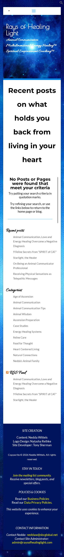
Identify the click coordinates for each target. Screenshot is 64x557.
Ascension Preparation (26, 320)
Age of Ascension (23, 296)
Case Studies (20, 325)
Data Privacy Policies (38, 502)
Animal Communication (26, 302)
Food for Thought (23, 343)
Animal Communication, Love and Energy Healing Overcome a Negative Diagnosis (35, 241)
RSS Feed (18, 373)
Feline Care (19, 337)
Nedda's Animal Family (26, 360)
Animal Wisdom (22, 314)
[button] (61, 3)
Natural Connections (25, 355)
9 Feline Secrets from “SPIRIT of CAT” (35, 251)
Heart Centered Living (26, 349)
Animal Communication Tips (29, 308)
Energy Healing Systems (27, 331)
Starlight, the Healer (25, 257)
